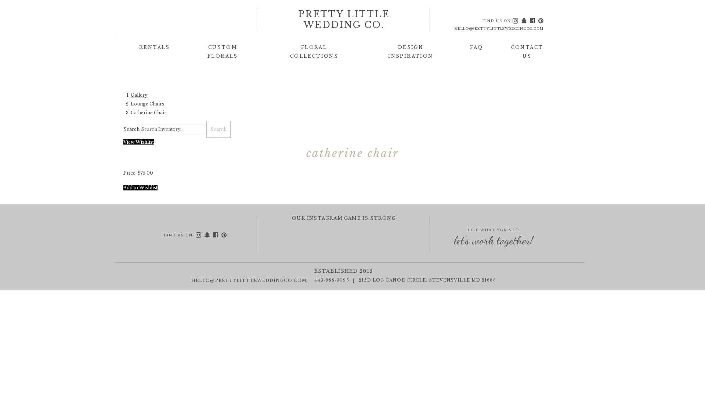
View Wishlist (138, 142)
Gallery (139, 95)
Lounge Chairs (147, 104)
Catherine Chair (148, 112)
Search (131, 129)
